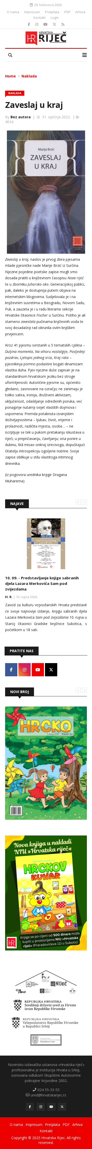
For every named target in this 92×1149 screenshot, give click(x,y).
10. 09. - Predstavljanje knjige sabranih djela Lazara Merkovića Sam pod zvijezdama (42, 583)
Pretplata (52, 12)
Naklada (29, 76)
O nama (13, 12)
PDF (67, 12)
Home (10, 76)
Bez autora (20, 116)
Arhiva (80, 12)
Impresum (32, 12)
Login (55, 17)
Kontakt (39, 17)
